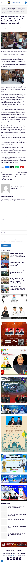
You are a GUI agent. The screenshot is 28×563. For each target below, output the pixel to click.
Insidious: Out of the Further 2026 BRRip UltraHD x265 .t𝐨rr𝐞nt (16, 507)
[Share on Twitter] (12, 167)
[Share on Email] (22, 167)
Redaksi (8, 550)
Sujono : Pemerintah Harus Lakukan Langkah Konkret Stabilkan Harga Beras (6, 177)
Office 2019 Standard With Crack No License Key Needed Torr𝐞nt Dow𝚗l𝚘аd (17, 534)
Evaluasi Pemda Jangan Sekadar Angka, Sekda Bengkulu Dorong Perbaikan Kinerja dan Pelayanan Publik (18, 256)
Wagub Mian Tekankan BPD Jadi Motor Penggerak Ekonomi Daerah (17, 272)
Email (3, 226)
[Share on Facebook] (7, 167)
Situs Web (3, 233)
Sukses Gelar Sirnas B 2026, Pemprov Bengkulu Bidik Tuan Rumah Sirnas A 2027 (18, 264)
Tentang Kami (21, 553)
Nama (3, 219)
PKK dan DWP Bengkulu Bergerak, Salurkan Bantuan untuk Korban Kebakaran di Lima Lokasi (17, 289)
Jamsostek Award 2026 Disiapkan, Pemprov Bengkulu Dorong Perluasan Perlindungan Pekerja (18, 281)
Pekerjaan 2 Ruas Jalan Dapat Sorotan (21, 173)
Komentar (4, 204)
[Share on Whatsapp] (17, 167)
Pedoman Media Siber (9, 553)
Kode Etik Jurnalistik (16, 550)
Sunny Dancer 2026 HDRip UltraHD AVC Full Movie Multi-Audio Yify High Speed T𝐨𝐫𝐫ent (17, 514)
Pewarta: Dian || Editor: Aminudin (11, 27)
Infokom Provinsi (10, 29)
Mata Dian (13, 555)
